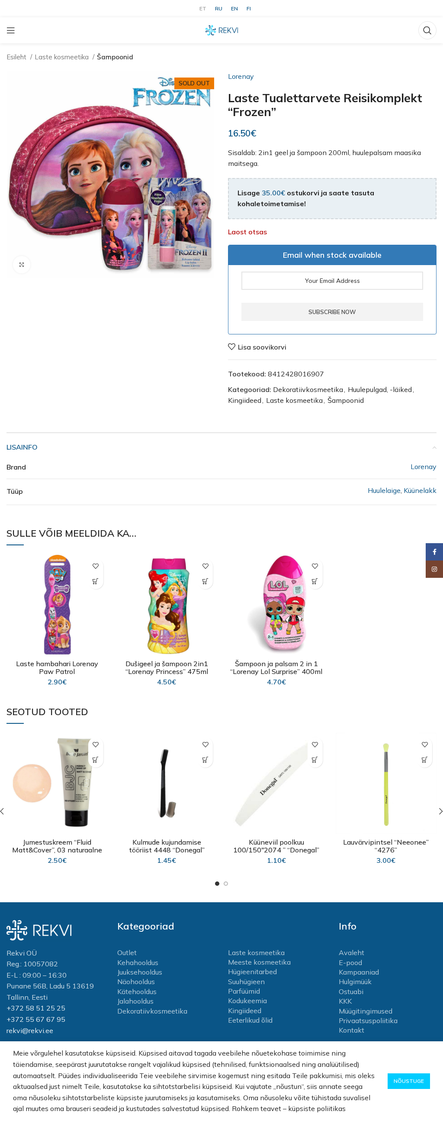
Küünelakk (420, 490)
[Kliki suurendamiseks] (21, 264)
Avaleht (351, 952)
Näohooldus (136, 981)
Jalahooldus (135, 1001)
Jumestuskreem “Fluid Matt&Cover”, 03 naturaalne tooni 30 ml (57, 850)
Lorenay (241, 76)
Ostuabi (351, 991)
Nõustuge (409, 1081)
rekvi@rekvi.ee (29, 1030)
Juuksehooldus (139, 972)
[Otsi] (427, 30)
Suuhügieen (246, 981)
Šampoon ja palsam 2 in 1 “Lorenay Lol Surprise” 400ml (276, 667)
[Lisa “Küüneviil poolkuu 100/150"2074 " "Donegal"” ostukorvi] (315, 760)
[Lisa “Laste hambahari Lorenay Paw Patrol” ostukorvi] (95, 581)
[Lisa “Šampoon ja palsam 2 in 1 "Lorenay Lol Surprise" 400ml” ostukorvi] (315, 581)
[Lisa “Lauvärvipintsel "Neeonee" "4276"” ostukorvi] (424, 760)
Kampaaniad (359, 972)
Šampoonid (115, 57)
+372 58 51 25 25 (35, 1008)
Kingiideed (244, 400)
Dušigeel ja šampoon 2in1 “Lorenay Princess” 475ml (166, 667)
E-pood (350, 962)
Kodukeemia (247, 1000)
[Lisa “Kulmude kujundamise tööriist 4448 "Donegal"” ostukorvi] (205, 760)
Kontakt (351, 1030)
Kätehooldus (137, 991)
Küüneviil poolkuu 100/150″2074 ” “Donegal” (276, 846)
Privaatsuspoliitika (368, 1020)
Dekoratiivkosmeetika (308, 389)
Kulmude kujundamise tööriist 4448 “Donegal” (167, 846)
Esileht (17, 57)
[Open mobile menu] (10, 30)
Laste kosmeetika (62, 57)
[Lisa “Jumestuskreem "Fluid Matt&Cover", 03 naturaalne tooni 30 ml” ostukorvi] (95, 760)
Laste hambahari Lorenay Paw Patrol (57, 667)
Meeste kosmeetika (259, 962)
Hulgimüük (355, 981)
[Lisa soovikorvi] (95, 566)
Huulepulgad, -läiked (380, 389)
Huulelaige (384, 490)
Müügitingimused (365, 1011)
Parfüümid (244, 991)
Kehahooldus (137, 962)
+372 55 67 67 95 (35, 1019)
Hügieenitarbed (252, 971)
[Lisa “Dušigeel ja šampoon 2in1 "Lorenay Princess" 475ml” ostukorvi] (205, 581)
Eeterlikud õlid (250, 1020)
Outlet (127, 952)
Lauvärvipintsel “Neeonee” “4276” (386, 846)
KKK (345, 1001)
